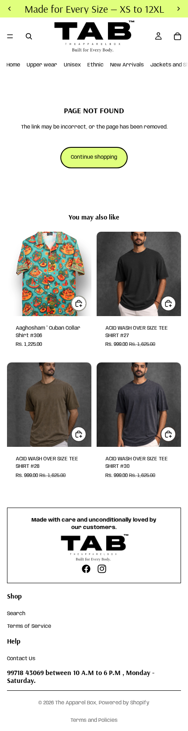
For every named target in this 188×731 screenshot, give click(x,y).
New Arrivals (127, 65)
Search (16, 613)
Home (13, 65)
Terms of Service (29, 626)
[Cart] (177, 36)
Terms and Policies (94, 720)
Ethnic (95, 65)
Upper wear (42, 65)
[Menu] (10, 36)
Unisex (72, 65)
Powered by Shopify (124, 703)
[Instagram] (102, 569)
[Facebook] (86, 569)
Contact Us (21, 658)
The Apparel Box (75, 703)
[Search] (28, 36)
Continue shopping (94, 157)
